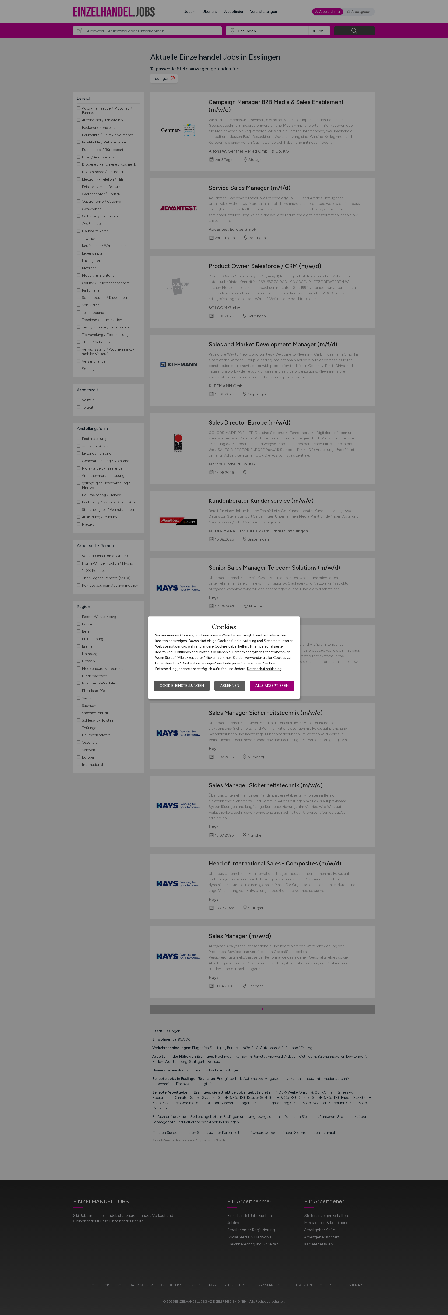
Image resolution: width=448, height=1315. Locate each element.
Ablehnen (229, 686)
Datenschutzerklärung (264, 669)
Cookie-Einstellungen (182, 686)
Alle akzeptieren (272, 686)
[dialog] (224, 657)
